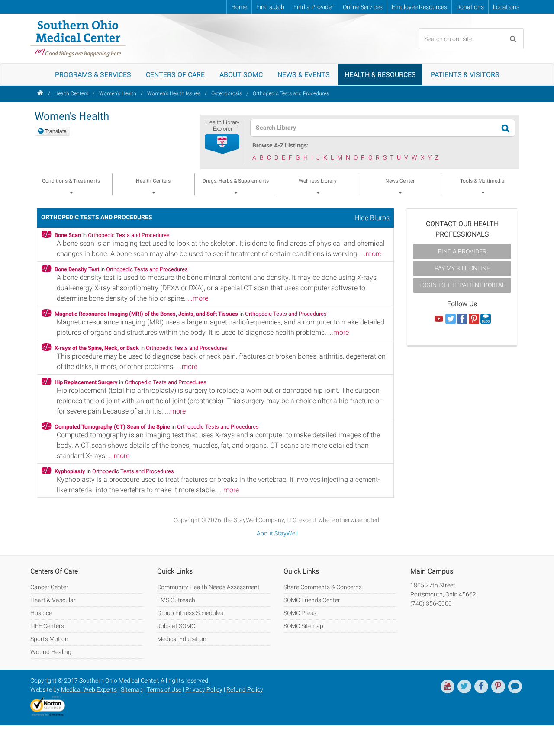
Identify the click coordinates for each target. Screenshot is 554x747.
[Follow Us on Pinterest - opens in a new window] (474, 319)
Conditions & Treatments (71, 181)
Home (239, 6)
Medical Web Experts (89, 689)
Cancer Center (49, 586)
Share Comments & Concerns (322, 586)
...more (371, 254)
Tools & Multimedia (482, 181)
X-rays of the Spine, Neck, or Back (97, 348)
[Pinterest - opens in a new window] (498, 686)
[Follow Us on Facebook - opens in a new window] (462, 319)
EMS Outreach (176, 599)
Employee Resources (419, 6)
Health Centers (71, 93)
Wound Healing (50, 651)
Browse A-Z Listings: (280, 145)
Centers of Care (175, 75)
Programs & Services (93, 75)
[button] (222, 144)
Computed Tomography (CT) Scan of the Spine (112, 426)
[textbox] (377, 127)
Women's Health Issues (173, 93)
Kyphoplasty (70, 471)
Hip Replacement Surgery (86, 382)
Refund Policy (244, 689)
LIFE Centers (47, 625)
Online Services (363, 6)
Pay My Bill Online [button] (462, 268)
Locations (506, 6)
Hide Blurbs (372, 218)
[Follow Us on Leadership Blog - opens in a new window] (485, 319)
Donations (470, 6)
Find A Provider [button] (462, 251)
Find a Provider (313, 6)
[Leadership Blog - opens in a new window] (515, 686)
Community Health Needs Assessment (208, 586)
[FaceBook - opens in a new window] (481, 686)
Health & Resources (380, 75)
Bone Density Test (77, 269)
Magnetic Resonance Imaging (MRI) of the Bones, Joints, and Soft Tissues (146, 314)
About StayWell (277, 533)
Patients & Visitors (465, 75)
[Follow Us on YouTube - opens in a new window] (439, 319)
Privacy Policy (203, 689)
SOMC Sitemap (303, 625)
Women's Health (117, 93)
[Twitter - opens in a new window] (464, 686)
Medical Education (181, 638)
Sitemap (132, 689)
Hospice (41, 612)
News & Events (303, 75)
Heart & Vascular (53, 599)
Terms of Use (164, 689)
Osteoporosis (226, 93)
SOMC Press (299, 612)
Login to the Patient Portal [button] (462, 285)
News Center (400, 181)
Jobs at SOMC (176, 625)
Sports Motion (49, 638)
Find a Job (270, 6)
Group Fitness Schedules (190, 612)
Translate (56, 131)
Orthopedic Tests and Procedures (291, 93)
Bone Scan (68, 235)
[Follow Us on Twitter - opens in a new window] (450, 319)
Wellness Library (318, 181)
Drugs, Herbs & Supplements (236, 181)
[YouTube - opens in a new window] (447, 686)
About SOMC (241, 75)
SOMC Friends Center (311, 599)
